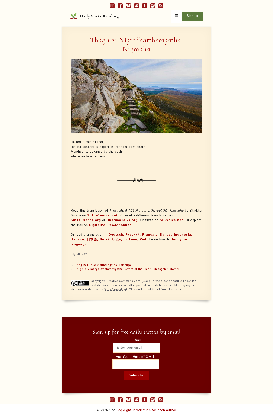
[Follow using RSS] (160, 6)
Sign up (192, 16)
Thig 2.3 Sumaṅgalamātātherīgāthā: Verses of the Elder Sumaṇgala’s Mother (127, 269)
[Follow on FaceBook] (120, 6)
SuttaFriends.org (86, 220)
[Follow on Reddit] (136, 6)
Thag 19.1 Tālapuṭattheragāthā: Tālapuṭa (103, 265)
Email (136, 340)
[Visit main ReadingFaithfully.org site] (112, 6)
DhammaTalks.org (122, 220)
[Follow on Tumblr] (144, 6)
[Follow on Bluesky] (128, 6)
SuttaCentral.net (102, 215)
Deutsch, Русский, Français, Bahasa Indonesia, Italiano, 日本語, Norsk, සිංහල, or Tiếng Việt (131, 237)
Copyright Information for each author (146, 410)
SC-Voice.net (171, 220)
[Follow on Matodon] (152, 6)
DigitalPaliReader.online (110, 225)
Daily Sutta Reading (99, 16)
